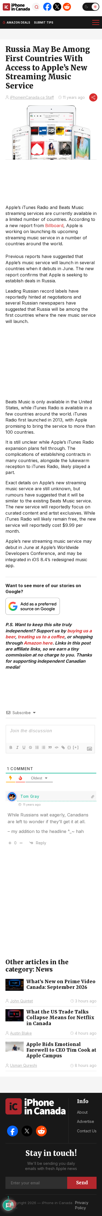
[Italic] (17, 747)
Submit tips (43, 22)
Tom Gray (29, 796)
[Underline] (23, 747)
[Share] (93, 97)
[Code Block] (56, 747)
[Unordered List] (43, 747)
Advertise (85, 1121)
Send (82, 1183)
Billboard (54, 225)
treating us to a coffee (41, 636)
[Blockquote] (50, 747)
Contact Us (87, 1131)
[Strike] (30, 747)
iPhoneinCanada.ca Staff (32, 97)
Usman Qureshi (23, 1065)
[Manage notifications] (12, 1204)
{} (69, 747)
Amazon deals (18, 22)
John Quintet (21, 1001)
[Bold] (10, 747)
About (82, 1112)
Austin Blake (21, 1033)
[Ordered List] (36, 747)
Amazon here (38, 643)
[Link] (63, 747)
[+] (76, 747)
